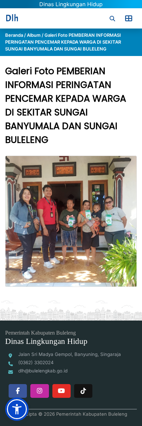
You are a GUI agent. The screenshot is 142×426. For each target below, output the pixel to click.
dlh (12, 18)
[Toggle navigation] (128, 18)
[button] (17, 409)
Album (34, 35)
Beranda (14, 35)
